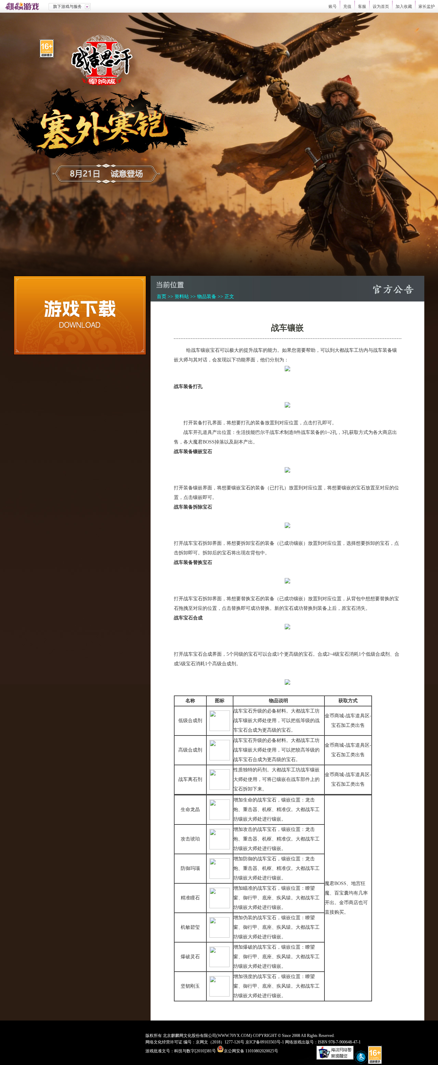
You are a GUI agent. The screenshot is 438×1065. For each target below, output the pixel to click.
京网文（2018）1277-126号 (220, 1042)
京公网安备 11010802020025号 (251, 1051)
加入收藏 (404, 6)
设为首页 (381, 6)
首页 (161, 296)
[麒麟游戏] (24, 6)
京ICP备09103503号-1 (264, 1042)
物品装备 (206, 296)
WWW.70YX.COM (234, 1035)
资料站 (182, 296)
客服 (362, 6)
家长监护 (426, 6)
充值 (347, 6)
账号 (332, 6)
